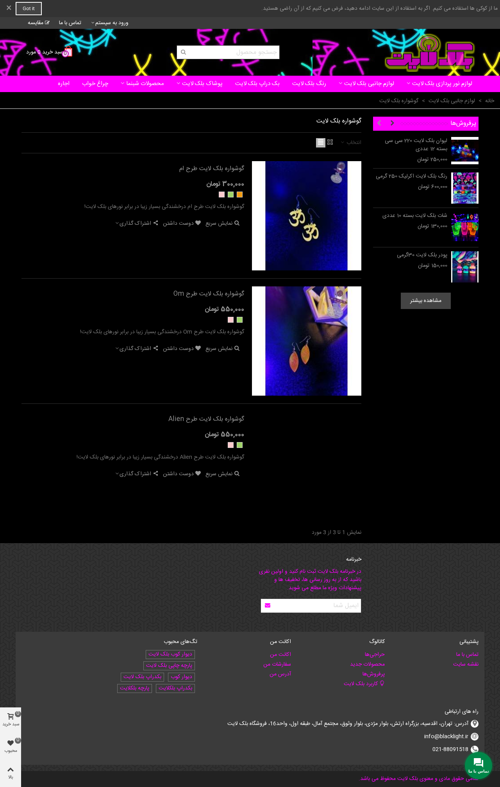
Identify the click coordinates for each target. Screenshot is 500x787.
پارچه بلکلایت (134, 688)
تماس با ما (467, 654)
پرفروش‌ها (463, 123)
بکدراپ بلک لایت (142, 677)
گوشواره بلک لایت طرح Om (208, 294)
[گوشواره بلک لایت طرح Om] (306, 341)
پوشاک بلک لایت (202, 84)
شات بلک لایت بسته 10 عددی (414, 216)
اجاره (64, 84)
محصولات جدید (367, 664)
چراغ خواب (95, 84)
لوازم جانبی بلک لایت (369, 84)
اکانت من (280, 654)
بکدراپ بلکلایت (175, 688)
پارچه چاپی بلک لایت (169, 665)
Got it (29, 8)
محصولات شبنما (145, 84)
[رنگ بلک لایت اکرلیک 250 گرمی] (465, 188)
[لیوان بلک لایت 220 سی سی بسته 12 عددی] (465, 150)
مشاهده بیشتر (425, 301)
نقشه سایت (466, 664)
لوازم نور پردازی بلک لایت (442, 84)
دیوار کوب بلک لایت (170, 654)
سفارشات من (277, 664)
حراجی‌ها (375, 654)
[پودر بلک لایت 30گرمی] (465, 266)
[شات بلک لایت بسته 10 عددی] (465, 227)
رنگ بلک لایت (309, 84)
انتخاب (353, 143)
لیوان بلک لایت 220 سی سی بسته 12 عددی (416, 145)
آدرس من (280, 674)
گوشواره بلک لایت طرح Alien (206, 419)
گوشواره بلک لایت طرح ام (211, 169)
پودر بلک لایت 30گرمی (422, 255)
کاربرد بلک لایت (361, 684)
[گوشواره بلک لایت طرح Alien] (306, 466)
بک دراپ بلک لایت (257, 84)
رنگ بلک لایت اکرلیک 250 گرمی (411, 176)
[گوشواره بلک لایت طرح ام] (306, 215)
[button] (392, 124)
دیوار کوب (181, 677)
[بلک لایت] (430, 52)
